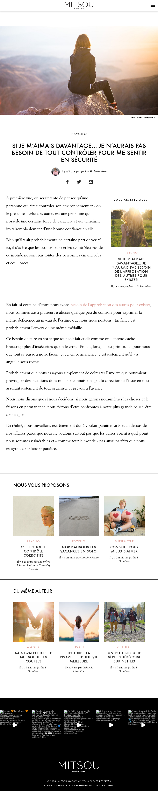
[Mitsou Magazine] (79, 5)
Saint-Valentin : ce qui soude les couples (33, 657)
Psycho (79, 134)
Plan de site (65, 785)
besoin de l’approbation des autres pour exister (110, 305)
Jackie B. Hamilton (94, 171)
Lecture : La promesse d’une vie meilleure (79, 657)
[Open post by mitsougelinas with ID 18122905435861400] (111, 725)
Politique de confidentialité (95, 785)
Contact (50, 785)
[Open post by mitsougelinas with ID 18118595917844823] (15, 725)
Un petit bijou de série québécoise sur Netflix (124, 657)
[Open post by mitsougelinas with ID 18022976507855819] (47, 725)
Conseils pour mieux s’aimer (124, 549)
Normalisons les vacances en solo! (79, 549)
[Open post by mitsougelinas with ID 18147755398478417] (143, 725)
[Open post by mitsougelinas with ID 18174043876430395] (79, 725)
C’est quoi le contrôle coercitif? (33, 551)
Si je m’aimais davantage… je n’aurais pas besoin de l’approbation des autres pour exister (131, 269)
